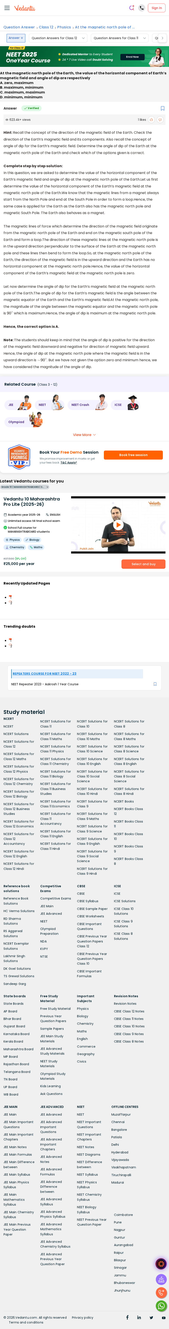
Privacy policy (83, 1317)
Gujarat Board (14, 1026)
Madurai (117, 1182)
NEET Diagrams (88, 1154)
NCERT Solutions (16, 734)
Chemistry (85, 1023)
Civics (81, 1061)
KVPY (44, 949)
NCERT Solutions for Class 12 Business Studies (19, 809)
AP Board (10, 1011)
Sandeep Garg (15, 984)
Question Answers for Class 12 (54, 38)
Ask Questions (51, 1094)
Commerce (86, 1046)
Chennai (118, 1122)
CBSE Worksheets (90, 916)
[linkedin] (139, 1318)
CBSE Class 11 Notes (129, 1019)
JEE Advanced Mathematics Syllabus (51, 1229)
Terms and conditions (26, 1322)
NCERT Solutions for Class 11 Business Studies (55, 789)
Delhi (115, 1144)
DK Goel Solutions (17, 968)
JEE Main (46, 906)
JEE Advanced (51, 913)
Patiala (116, 1137)
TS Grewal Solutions (19, 976)
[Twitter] (151, 1318)
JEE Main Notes (15, 1147)
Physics (64, 27)
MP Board (11, 1056)
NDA (43, 941)
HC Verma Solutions (19, 911)
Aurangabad (123, 1245)
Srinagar (120, 1267)
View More (82, 434)
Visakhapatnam (123, 1167)
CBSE (81, 893)
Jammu (120, 1275)
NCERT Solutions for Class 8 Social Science (129, 776)
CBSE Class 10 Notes (129, 1026)
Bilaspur (120, 1260)
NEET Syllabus (87, 1174)
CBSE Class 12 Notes (129, 1011)
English (82, 1039)
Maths (82, 1031)
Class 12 (46, 27)
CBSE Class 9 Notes (129, 1034)
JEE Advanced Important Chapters (51, 1144)
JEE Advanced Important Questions (51, 1127)
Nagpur (119, 1230)
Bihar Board (12, 1019)
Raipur (119, 1252)
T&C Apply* (69, 462)
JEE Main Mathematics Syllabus (14, 1199)
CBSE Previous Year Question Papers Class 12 (92, 941)
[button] (18, 405)
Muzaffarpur (121, 1114)
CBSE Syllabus (87, 901)
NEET (44, 921)
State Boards (14, 1003)
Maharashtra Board (18, 1049)
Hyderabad (120, 1152)
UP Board (10, 1087)
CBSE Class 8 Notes (129, 1041)
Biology (82, 1016)
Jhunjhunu (122, 1290)
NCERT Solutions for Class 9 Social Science (92, 856)
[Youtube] (163, 1318)
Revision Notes (125, 1003)
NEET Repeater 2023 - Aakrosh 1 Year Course (45, 684)
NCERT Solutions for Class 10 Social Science (92, 776)
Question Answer (19, 27)
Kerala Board (13, 1041)
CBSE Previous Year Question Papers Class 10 (92, 959)
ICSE (117, 893)
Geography (86, 1054)
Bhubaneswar (124, 1283)
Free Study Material (55, 1008)
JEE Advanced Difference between (51, 1187)
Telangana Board (17, 1072)
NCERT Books (124, 801)
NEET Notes (85, 1147)
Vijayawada (120, 1160)
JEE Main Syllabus (17, 1174)
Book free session (133, 455)
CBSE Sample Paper (92, 909)
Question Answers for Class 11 (116, 38)
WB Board (11, 1094)
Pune (118, 1222)
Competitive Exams (55, 898)
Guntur (119, 1237)
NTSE (44, 956)
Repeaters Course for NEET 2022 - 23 (44, 673)
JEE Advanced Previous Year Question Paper (52, 1259)
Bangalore (119, 1129)
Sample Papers (52, 1029)
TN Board (11, 1079)
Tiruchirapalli (121, 1175)
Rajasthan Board (16, 1064)
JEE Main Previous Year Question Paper (17, 1229)
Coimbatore (123, 1215)
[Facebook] (127, 1318)
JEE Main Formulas (18, 1154)
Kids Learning (50, 1086)
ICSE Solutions (125, 901)
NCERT (8, 726)
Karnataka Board (16, 1034)
